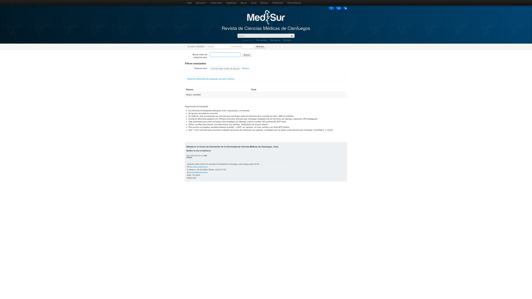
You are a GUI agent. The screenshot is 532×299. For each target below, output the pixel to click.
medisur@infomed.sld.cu (198, 172)
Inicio (189, 2)
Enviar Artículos (294, 2)
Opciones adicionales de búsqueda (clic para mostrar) (211, 78)
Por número (261, 40)
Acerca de (200, 2)
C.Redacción (277, 2)
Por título (287, 40)
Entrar (261, 46)
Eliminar (245, 68)
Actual (253, 2)
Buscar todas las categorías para (200, 56)
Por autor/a (275, 40)
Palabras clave (200, 68)
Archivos (264, 2)
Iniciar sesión (216, 2)
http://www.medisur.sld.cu (198, 167)
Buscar (244, 2)
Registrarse (231, 2)
